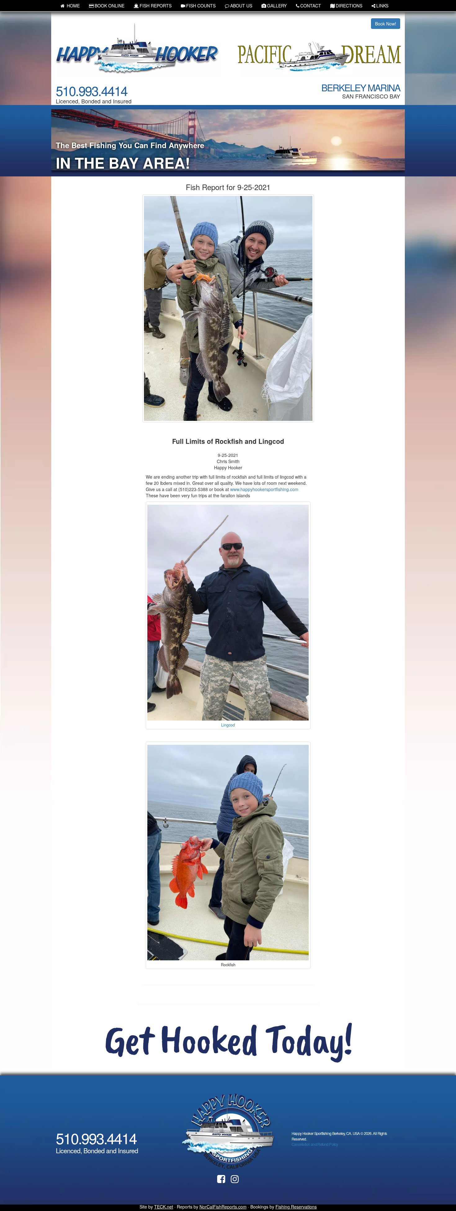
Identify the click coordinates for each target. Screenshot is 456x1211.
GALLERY (277, 5)
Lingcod (228, 725)
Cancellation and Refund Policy (315, 1144)
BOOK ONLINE (109, 5)
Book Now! (385, 23)
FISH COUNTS (201, 5)
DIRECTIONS (349, 5)
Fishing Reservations (296, 1207)
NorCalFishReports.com (223, 1207)
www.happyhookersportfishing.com (264, 489)
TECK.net (163, 1207)
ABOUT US (241, 5)
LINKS (382, 5)
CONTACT (310, 5)
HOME (72, 5)
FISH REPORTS (156, 5)
